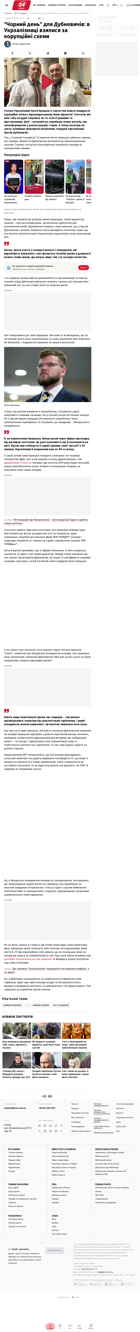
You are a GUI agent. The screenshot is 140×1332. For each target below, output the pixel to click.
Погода (11, 1171)
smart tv (111, 1284)
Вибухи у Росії (58, 1171)
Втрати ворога (58, 1175)
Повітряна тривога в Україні (64, 1164)
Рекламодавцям (78, 1127)
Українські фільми (60, 1191)
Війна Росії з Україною (64, 1149)
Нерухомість (15, 1215)
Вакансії (119, 1113)
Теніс (54, 1226)
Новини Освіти (103, 1184)
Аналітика (90, 5)
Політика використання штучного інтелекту (102, 1112)
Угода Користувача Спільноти (102, 1127)
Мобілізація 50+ (102, 1156)
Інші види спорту (59, 1234)
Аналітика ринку (15, 1219)
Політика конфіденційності (101, 1105)
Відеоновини (14, 1164)
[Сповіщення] (121, 5)
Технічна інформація (125, 1104)
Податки (12, 1202)
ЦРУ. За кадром (20, 13)
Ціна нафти (13, 1187)
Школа (98, 1191)
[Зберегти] (83, 53)
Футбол (55, 1223)
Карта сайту (121, 1127)
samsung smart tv (127, 1284)
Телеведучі (76, 1122)
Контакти (120, 1108)
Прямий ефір (14, 1160)
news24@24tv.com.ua (15, 1108)
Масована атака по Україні (64, 1167)
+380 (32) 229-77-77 (89, 1269)
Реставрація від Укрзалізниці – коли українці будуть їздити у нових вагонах (46, 521)
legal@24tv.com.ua (105, 1272)
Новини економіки (18, 1184)
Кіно (54, 1184)
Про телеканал (77, 1117)
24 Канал (8, 13)
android (80, 1284)
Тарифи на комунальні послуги (22, 1199)
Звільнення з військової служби (109, 1152)
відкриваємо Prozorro (17, 462)
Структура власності (124, 1117)
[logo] (21, 5)
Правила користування (81, 1131)
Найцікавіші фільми (61, 1187)
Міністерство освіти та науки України (112, 1187)
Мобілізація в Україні (106, 1149)
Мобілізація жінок (103, 1160)
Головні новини (15, 1152)
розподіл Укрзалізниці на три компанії (28, 959)
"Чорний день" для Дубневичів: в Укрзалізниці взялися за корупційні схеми (60, 13)
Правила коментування (103, 1133)
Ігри (101, 5)
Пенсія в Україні (15, 1206)
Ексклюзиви (75, 5)
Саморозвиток (101, 1199)
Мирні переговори (60, 1160)
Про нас (74, 1104)
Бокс (54, 1219)
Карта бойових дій (60, 1156)
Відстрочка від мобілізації (107, 1167)
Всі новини (39, 5)
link (39, 1125)
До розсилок (55, 1251)
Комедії (55, 1199)
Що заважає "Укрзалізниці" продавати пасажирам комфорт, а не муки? (46, 970)
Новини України (57, 5)
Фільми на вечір (59, 1195)
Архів (118, 1122)
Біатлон (55, 1230)
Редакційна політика (80, 1113)
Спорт (55, 1215)
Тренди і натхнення (17, 1226)
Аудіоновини (14, 1167)
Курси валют (14, 1191)
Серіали (55, 1202)
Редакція (75, 1108)
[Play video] (48, 82)
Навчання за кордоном (105, 1202)
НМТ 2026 (99, 1195)
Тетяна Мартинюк (21, 44)
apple (96, 1284)
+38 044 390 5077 (46, 1108)
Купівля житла (14, 1223)
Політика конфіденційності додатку (101, 1120)
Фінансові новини (16, 1195)
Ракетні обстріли (59, 1152)
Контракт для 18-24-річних (107, 1164)
